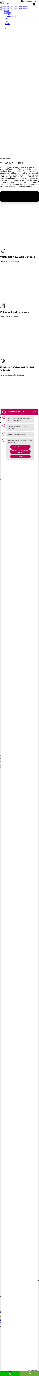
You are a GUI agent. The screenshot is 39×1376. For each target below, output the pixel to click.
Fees (6, 21)
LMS (6, 19)
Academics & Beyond (12, 16)
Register (7, 24)
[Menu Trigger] (34, 4)
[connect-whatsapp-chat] (29, 1373)
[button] (4, 190)
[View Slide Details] (21, 122)
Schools (7, 13)
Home (6, 11)
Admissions (8, 15)
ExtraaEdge (34, 1370)
